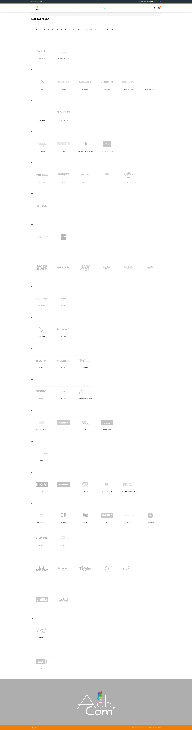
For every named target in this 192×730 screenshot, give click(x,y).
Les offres (91, 8)
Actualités (98, 8)
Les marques (74, 8)
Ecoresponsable (110, 8)
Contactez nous (157, 727)
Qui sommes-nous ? (147, 727)
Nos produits (65, 8)
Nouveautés (83, 8)
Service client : (147, 1)
